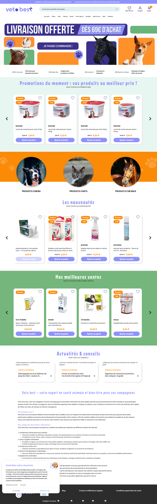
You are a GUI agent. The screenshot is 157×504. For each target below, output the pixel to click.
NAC (104, 16)
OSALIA (116, 320)
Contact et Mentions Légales (91, 491)
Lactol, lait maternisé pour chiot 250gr (94, 129)
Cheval (65, 16)
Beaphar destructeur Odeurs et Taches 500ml (94, 249)
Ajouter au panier (29, 140)
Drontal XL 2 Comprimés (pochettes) (93, 323)
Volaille (88, 16)
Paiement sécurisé (49, 501)
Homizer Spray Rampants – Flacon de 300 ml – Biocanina (126, 249)
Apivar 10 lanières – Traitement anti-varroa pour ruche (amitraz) (28, 324)
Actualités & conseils (78, 353)
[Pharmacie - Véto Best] (19, 9)
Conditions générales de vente (128, 491)
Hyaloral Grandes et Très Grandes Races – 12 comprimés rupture (27, 249)
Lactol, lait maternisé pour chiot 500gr (29, 129)
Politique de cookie (11, 485)
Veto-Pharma (21, 320)
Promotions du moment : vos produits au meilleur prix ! (78, 83)
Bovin (72, 16)
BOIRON (51, 320)
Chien (53, 16)
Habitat (110, 16)
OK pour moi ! (45, 491)
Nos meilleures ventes (78, 277)
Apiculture (97, 16)
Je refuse (23, 485)
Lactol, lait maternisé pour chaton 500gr (125, 130)
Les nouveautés (79, 202)
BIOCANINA (117, 245)
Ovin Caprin (80, 16)
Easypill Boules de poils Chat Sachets (126, 323)
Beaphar (19, 126)
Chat (59, 16)
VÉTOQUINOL (85, 320)
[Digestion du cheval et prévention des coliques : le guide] (122, 363)
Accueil (46, 16)
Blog (64, 491)
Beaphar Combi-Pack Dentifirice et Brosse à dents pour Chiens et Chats (60, 249)
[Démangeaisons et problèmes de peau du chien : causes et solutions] (35, 363)
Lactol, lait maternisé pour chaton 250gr (59, 130)
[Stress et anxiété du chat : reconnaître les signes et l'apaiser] (78, 363)
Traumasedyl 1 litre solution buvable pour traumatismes (60, 324)
